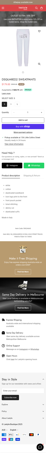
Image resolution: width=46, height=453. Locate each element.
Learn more (6, 93)
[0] (41, 8)
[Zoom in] (39, 64)
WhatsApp (35, 165)
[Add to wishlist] (39, 31)
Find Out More (23, 272)
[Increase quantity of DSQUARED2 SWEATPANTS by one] (41, 112)
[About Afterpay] (28, 89)
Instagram (14, 165)
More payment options (23, 132)
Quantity (5, 112)
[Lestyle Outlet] (23, 8)
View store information (14, 144)
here (12, 359)
